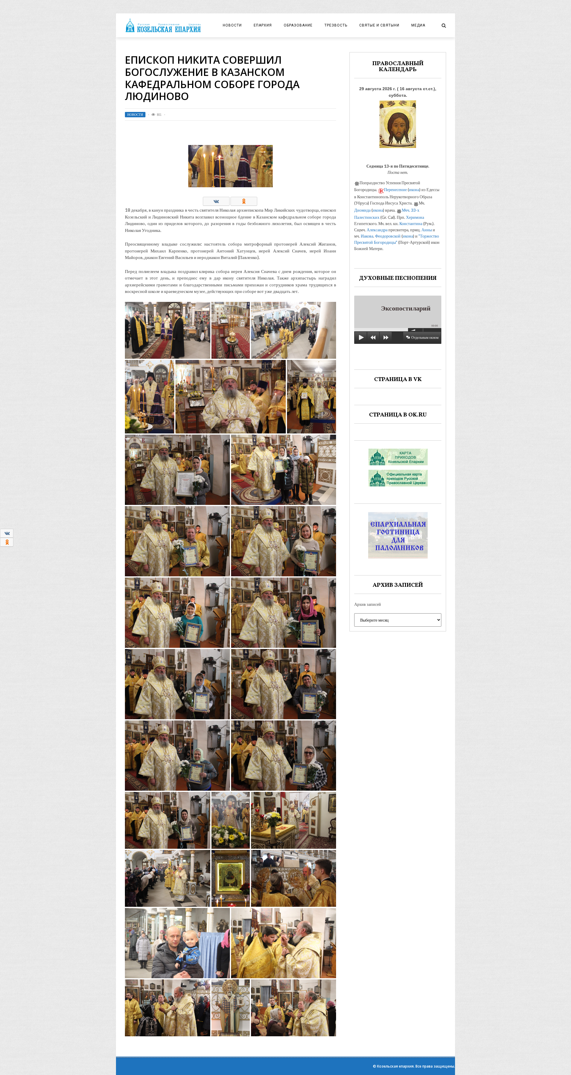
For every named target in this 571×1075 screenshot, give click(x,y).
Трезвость (335, 25)
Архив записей (367, 604)
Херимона (415, 217)
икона (414, 189)
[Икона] (397, 122)
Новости (232, 25)
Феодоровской (388, 235)
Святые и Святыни (379, 25)
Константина (410, 223)
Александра (377, 229)
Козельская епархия (395, 1066)
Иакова (367, 235)
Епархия (263, 25)
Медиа (418, 25)
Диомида (362, 210)
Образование (298, 25)
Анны (426, 229)
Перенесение (395, 189)
